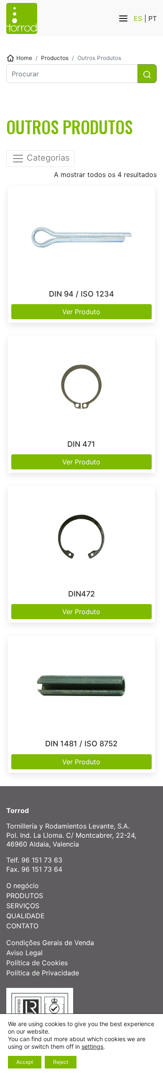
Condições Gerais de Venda (50, 942)
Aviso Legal (24, 952)
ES (139, 18)
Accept (24, 1062)
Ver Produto (81, 311)
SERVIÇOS (22, 905)
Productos (55, 58)
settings (92, 1046)
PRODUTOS (24, 895)
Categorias (46, 158)
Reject (60, 1062)
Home (24, 58)
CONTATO (22, 926)
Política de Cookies (37, 963)
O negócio (22, 885)
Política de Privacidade (42, 973)
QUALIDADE (25, 916)
